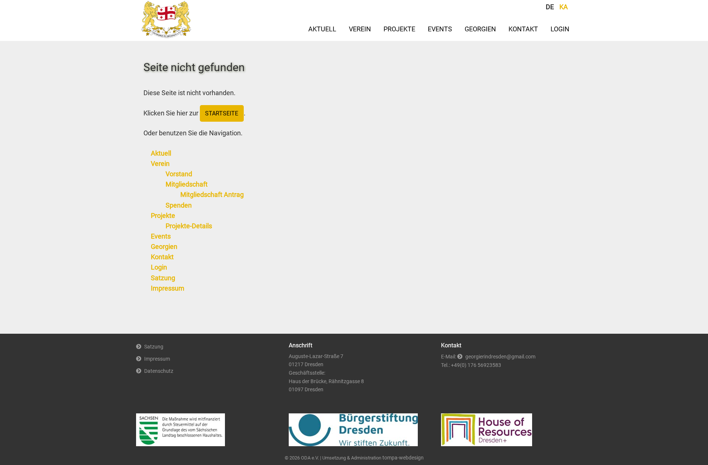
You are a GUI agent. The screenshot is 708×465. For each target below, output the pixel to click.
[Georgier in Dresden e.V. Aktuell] (166, 35)
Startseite (221, 113)
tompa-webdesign (403, 458)
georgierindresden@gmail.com (500, 357)
